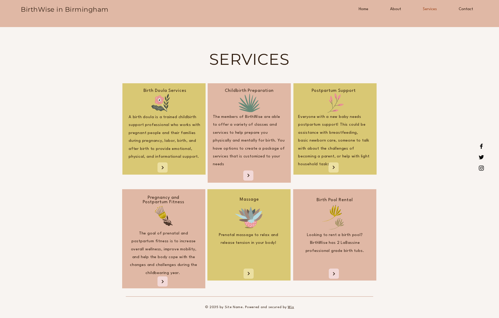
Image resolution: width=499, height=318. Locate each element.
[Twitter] (481, 157)
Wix (291, 307)
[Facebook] (481, 146)
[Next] (162, 167)
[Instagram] (481, 168)
